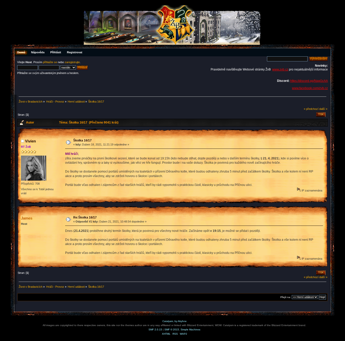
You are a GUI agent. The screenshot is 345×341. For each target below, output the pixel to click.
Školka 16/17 (82, 140)
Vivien (30, 141)
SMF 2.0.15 (155, 329)
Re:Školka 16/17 (85, 217)
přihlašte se (50, 62)
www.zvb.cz (280, 69)
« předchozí (311, 108)
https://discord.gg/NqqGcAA (309, 81)
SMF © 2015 (171, 329)
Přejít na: (285, 297)
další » (323, 108)
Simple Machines (190, 329)
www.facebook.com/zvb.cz (310, 88)
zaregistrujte (72, 62)
